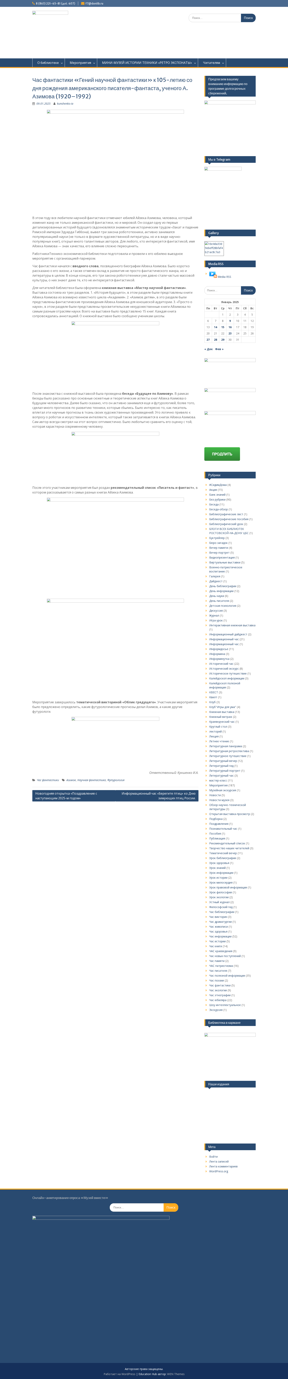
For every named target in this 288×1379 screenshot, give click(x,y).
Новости (215, 795)
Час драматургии (220, 922)
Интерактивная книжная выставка (232, 625)
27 (208, 339)
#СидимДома (218, 485)
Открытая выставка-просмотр (229, 814)
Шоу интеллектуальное (225, 1005)
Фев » (219, 349)
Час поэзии (216, 980)
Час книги (215, 946)
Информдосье (218, 649)
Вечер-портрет (219, 552)
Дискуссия (216, 610)
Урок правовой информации (228, 887)
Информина (217, 654)
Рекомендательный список (227, 843)
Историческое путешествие (228, 673)
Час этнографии (220, 995)
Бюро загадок (218, 543)
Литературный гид (221, 766)
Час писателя (218, 970)
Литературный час (221, 775)
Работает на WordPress (119, 1374)
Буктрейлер (217, 538)
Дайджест (216, 581)
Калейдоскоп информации (226, 678)
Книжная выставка (221, 712)
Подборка (216, 819)
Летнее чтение (219, 741)
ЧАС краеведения (220, 951)
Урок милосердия (221, 882)
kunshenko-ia (65, 103)
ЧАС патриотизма (221, 966)
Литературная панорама (225, 746)
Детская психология (222, 606)
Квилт (213, 697)
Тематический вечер (223, 853)
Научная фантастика (91, 780)
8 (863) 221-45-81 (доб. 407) (55, 3)
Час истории (217, 941)
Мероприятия (80, 63)
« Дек (208, 349)
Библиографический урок (226, 524)
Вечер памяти (218, 548)
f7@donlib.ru (94, 3)
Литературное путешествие (227, 756)
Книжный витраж (220, 717)
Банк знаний (217, 494)
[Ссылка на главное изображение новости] (213, 277)
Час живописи (218, 926)
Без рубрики (217, 499)
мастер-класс (218, 780)
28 (215, 339)
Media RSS (224, 277)
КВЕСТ (213, 692)
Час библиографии (221, 912)
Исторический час (221, 664)
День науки (216, 596)
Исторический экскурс (224, 668)
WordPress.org (218, 1171)
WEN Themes (176, 1374)
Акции (213, 490)
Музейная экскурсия (222, 790)
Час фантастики (48, 780)
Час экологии (218, 990)
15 (222, 327)
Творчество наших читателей (229, 848)
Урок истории (218, 877)
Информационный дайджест (228, 634)
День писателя (219, 601)
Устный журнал (219, 902)
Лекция (214, 736)
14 (215, 327)
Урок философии (220, 892)
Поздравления (218, 824)
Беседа (214, 504)
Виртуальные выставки (224, 562)
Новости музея (219, 800)
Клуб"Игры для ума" (222, 707)
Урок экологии (219, 897)
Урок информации (221, 873)
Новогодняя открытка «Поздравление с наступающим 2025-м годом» (66, 795)
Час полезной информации (227, 975)
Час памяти (217, 961)
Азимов (71, 780)
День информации (221, 591)
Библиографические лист (226, 514)
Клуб (212, 702)
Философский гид (221, 907)
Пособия (215, 833)
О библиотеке (48, 63)
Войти (213, 1156)
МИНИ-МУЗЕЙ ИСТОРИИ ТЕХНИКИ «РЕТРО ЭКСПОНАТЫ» (147, 63)
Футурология (115, 780)
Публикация (217, 838)
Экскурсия (216, 1010)
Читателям (211, 63)
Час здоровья (218, 931)
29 (222, 339)
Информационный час (224, 639)
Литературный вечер (223, 761)
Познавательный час (223, 828)
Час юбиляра (217, 1000)
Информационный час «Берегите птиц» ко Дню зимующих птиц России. (159, 795)
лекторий (215, 731)
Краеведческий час (222, 721)
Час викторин (218, 917)
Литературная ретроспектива (229, 751)
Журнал (214, 615)
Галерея (214, 576)
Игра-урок (216, 620)
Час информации (220, 936)
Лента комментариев (223, 1166)
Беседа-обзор (218, 509)
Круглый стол (218, 726)
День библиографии (222, 586)
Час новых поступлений (225, 956)
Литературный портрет (224, 770)
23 (230, 333)
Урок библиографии (222, 858)
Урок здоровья (219, 863)
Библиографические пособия (228, 519)
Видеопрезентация (222, 557)
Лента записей (219, 1161)
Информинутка (219, 659)
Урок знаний (217, 868)
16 (230, 327)
